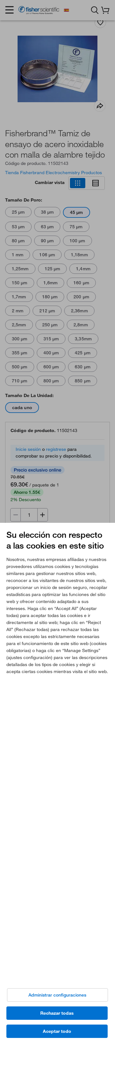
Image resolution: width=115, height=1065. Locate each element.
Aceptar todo (57, 1031)
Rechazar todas (57, 1013)
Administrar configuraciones (57, 995)
